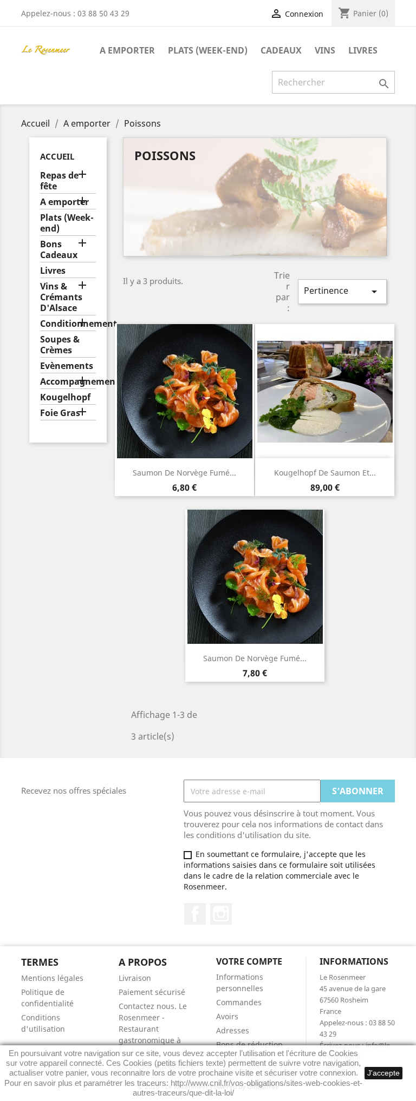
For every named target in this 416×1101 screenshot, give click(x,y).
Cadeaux (281, 50)
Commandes (239, 1002)
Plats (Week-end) (208, 50)
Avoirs (227, 1016)
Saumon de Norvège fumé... (184, 472)
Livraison (135, 978)
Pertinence (342, 291)
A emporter (127, 50)
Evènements (66, 366)
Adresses (232, 1030)
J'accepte (383, 1073)
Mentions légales (52, 978)
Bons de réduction (249, 1044)
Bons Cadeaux (58, 250)
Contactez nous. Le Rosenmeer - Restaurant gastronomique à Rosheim (153, 1029)
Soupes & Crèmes (60, 345)
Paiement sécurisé (152, 992)
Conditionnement (68, 323)
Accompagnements (68, 381)
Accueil (57, 156)
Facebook (195, 914)
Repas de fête (59, 181)
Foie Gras (60, 413)
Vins (325, 50)
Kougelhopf (65, 397)
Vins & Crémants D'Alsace (61, 297)
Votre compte (249, 961)
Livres (363, 50)
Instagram (221, 914)
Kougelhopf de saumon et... (325, 472)
